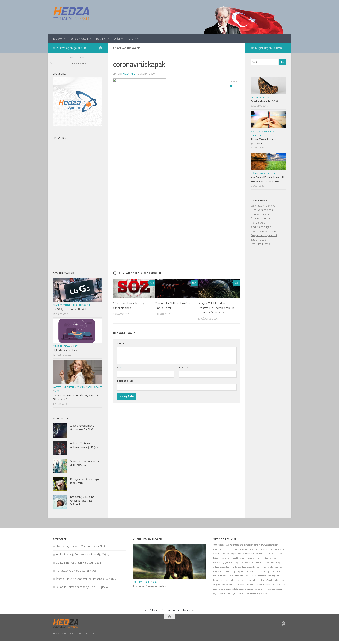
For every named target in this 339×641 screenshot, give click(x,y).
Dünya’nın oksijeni (220, 558)
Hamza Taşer (128, 74)
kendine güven (273, 575)
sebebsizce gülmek (272, 584)
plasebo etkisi (259, 584)
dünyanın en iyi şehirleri (230, 553)
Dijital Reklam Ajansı (262, 210)
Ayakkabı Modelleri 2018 (264, 101)
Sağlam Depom (259, 240)
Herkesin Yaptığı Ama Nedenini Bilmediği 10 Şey (84, 445)
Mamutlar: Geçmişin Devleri (149, 586)
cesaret (253, 549)
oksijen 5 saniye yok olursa (223, 584)
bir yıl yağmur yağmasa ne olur (266, 544)
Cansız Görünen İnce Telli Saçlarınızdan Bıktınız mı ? (76, 397)
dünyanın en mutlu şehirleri (251, 553)
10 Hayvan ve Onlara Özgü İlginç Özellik (84, 481)
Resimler (101, 38)
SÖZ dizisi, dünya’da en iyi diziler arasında (128, 305)
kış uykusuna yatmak (250, 580)
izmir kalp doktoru (260, 214)
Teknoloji (58, 38)
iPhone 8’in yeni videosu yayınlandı (264, 141)
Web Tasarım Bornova (263, 206)
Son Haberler (69, 305)
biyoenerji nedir (219, 549)
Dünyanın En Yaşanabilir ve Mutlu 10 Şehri (84, 463)
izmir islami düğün (261, 227)
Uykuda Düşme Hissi (65, 350)
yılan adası (263, 593)
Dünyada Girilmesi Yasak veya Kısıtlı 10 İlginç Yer (82, 587)
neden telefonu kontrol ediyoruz (271, 580)
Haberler (264, 173)
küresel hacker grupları (232, 580)
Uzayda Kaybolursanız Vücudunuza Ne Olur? (82, 427)
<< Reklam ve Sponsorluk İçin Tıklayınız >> (169, 610)
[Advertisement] (176, 180)
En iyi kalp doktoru (261, 218)
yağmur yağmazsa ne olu (223, 593)
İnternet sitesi (125, 380)
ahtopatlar (237, 544)
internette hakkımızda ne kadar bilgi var (256, 571)
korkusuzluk (218, 580)
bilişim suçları (247, 544)
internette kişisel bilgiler (244, 575)
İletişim (132, 38)
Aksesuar (256, 97)
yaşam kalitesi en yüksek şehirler (246, 593)
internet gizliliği (233, 571)
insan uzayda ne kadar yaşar (267, 566)
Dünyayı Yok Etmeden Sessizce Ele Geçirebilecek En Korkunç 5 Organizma (216, 308)
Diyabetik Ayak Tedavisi (264, 231)
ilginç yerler (226, 562)
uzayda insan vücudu (274, 589)
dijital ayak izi (261, 549)
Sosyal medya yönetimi (264, 235)
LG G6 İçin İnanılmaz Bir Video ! (72, 309)
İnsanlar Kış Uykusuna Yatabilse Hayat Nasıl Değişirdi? (82, 500)
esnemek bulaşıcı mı (255, 558)
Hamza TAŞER (258, 223)
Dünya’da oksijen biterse (272, 553)
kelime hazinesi (261, 575)
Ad (119, 367)
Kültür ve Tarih (141, 582)
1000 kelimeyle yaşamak (223, 544)
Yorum (121, 343)
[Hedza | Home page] (71, 14)
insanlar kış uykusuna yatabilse (243, 566)
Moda (266, 97)
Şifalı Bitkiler (94, 387)
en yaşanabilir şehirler (237, 558)
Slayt (56, 305)
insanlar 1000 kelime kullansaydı (258, 562)
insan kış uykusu (237, 562)
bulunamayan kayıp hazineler (238, 549)
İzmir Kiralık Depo (260, 244)
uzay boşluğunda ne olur (237, 589)
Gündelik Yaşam (79, 38)
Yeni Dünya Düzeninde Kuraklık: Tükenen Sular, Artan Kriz (268, 179)
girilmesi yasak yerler (271, 558)
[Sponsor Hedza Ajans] (100, 48)
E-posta (184, 367)
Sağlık (81, 387)
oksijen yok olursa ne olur (244, 584)
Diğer (117, 38)
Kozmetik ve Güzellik (64, 387)
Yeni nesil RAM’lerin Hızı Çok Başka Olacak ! (172, 305)
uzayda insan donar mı (256, 589)
